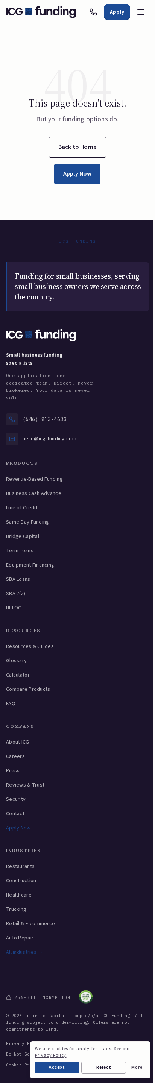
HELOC (13, 608)
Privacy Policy (24, 1043)
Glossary (16, 660)
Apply (117, 12)
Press (13, 770)
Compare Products (28, 689)
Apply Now (77, 174)
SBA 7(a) (15, 593)
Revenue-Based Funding (34, 479)
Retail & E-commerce (30, 923)
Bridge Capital (22, 536)
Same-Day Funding (27, 522)
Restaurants (20, 866)
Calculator (18, 675)
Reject (103, 1067)
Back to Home (77, 147)
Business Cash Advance (33, 493)
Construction (21, 880)
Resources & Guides (30, 646)
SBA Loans (18, 579)
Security (16, 799)
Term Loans (19, 550)
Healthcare (19, 895)
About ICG (17, 742)
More (137, 1067)
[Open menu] (140, 12)
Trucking (16, 909)
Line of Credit (22, 508)
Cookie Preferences (29, 1065)
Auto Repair (19, 938)
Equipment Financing (30, 565)
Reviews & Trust (25, 785)
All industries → (24, 952)
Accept (57, 1067)
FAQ (10, 703)
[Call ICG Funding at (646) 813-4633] (93, 12)
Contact (15, 813)
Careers (15, 756)
